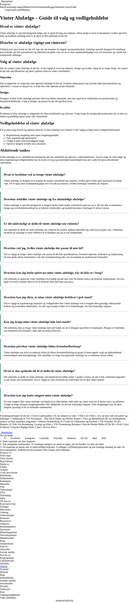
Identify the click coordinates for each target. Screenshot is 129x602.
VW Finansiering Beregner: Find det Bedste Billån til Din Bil (84, 424)
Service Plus (49, 427)
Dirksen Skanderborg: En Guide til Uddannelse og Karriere (67, 421)
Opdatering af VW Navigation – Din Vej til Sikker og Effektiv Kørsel (46, 418)
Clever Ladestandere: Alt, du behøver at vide (53, 415)
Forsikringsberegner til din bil (14, 415)
